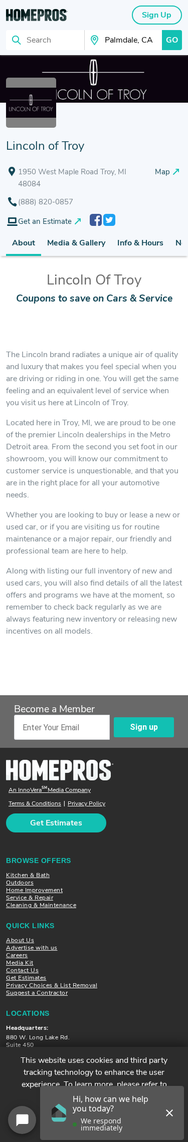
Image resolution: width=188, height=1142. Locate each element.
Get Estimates (26, 978)
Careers (17, 955)
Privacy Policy (86, 803)
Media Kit (20, 963)
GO (172, 40)
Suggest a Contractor (37, 993)
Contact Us (22, 970)
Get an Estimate (45, 221)
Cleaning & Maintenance (41, 905)
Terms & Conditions (35, 803)
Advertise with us (32, 948)
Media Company (50, 790)
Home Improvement (34, 890)
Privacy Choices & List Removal (51, 985)
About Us (20, 940)
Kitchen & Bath (28, 875)
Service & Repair (29, 898)
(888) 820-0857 (45, 202)
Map (162, 172)
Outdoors (20, 883)
